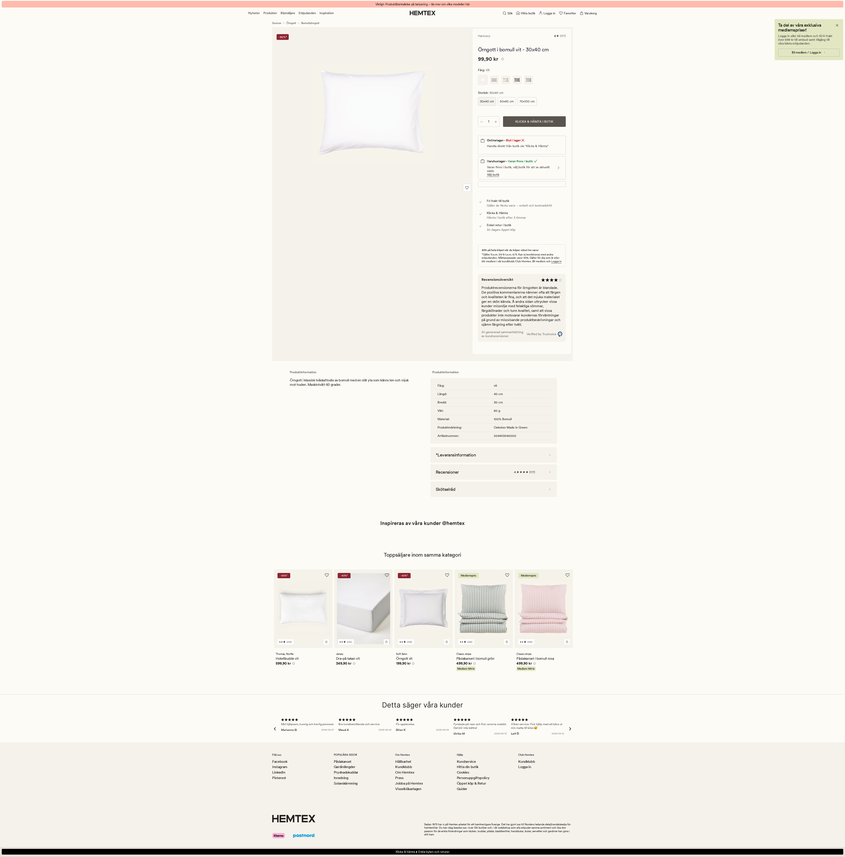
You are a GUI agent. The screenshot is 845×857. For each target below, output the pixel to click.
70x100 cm (527, 101)
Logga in (556, 261)
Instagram (279, 767)
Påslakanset (342, 761)
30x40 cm (487, 101)
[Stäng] (837, 25)
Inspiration (327, 13)
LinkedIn (278, 772)
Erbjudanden (307, 13)
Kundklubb (403, 767)
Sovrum (276, 23)
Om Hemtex (404, 772)
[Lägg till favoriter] (467, 188)
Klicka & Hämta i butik (534, 121)
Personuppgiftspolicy (473, 778)
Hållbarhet (403, 761)
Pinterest (279, 778)
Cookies (463, 772)
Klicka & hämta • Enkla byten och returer (423, 851)
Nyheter (254, 13)
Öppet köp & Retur (471, 783)
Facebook (279, 761)
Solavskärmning (346, 783)
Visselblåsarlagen (408, 789)
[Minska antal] (481, 121)
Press (399, 778)
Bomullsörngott (310, 23)
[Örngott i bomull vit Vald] (482, 80)
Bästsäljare (288, 13)
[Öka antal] (496, 121)
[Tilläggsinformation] (502, 60)
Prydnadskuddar (346, 772)
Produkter (270, 13)
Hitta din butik (467, 767)
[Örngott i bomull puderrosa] (494, 80)
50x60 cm (507, 101)
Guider (462, 789)
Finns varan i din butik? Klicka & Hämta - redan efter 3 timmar (422, 4)
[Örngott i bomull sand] (505, 80)
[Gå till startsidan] (422, 13)
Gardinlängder (344, 767)
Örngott (291, 23)
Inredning (341, 778)
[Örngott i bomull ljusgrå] (528, 80)
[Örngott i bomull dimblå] (517, 80)
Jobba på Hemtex (409, 783)
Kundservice (466, 761)
